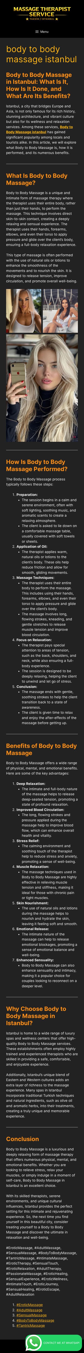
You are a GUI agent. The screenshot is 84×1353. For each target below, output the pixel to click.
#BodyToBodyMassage (35, 1320)
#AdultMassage (29, 1310)
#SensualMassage (32, 1315)
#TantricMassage (31, 1326)
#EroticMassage (30, 1305)
